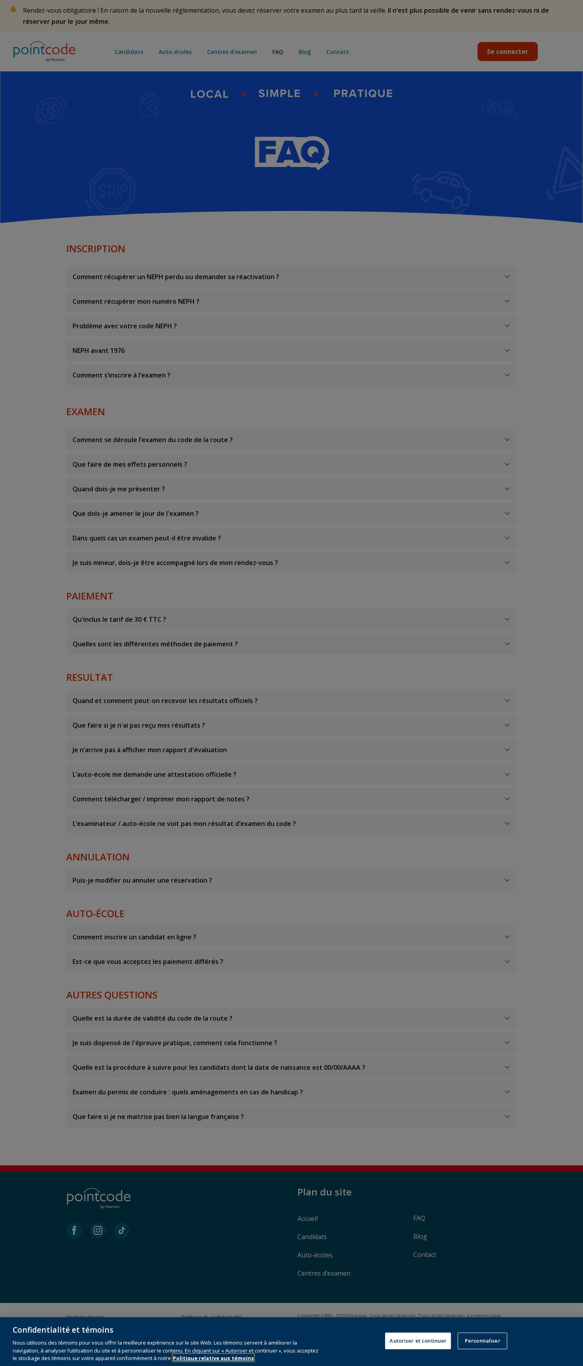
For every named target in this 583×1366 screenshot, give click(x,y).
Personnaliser (483, 1340)
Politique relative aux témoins (213, 1357)
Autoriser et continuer (418, 1340)
